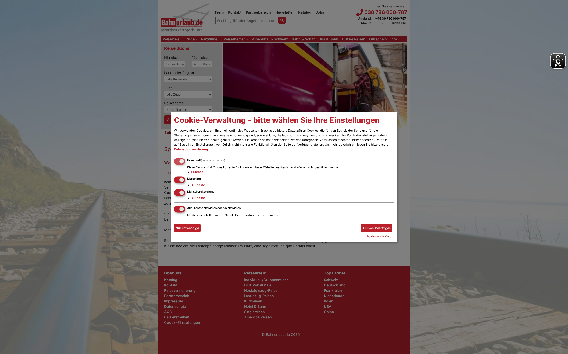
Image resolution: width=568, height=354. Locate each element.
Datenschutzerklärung (191, 149)
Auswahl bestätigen (376, 228)
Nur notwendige (187, 228)
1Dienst (195, 172)
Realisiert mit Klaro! (379, 236)
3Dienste (196, 185)
